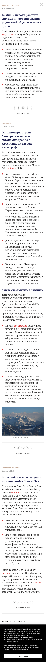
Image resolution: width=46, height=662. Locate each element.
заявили (36, 583)
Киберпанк (6, 5)
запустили (7, 34)
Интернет (16, 467)
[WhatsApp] (31, 108)
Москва (15, 5)
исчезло (6, 573)
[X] (23, 108)
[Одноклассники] (18, 108)
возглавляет (20, 326)
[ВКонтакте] (14, 108)
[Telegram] (27, 108)
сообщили (16, 493)
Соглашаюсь (23, 656)
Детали (21, 622)
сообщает (11, 168)
